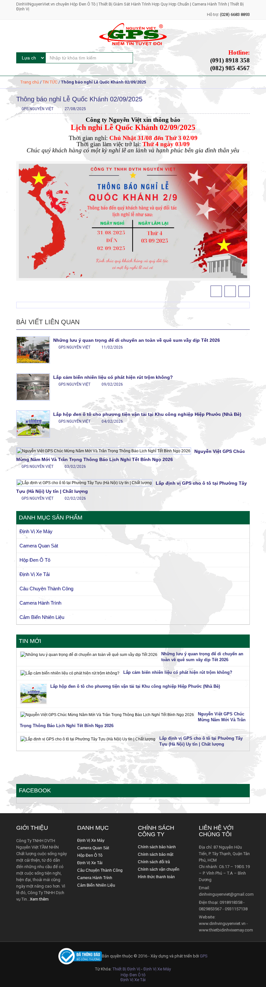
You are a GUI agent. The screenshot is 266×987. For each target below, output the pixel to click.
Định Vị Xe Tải (34, 574)
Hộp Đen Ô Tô (34, 560)
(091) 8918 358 (230, 60)
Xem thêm (39, 899)
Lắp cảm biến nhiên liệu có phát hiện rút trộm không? (113, 377)
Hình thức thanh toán (156, 877)
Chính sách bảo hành (157, 847)
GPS (204, 956)
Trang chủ (29, 82)
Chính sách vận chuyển (158, 869)
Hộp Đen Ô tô (133, 974)
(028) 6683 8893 (235, 14)
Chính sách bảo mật (155, 854)
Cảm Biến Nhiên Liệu (41, 617)
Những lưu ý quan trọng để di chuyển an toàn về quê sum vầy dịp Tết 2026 (136, 340)
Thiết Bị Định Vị (126, 969)
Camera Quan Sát (38, 545)
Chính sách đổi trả (154, 862)
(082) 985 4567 (230, 68)
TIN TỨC (49, 82)
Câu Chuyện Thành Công (46, 588)
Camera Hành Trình (40, 603)
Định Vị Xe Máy (36, 531)
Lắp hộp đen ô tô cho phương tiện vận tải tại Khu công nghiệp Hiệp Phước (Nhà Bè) (147, 414)
